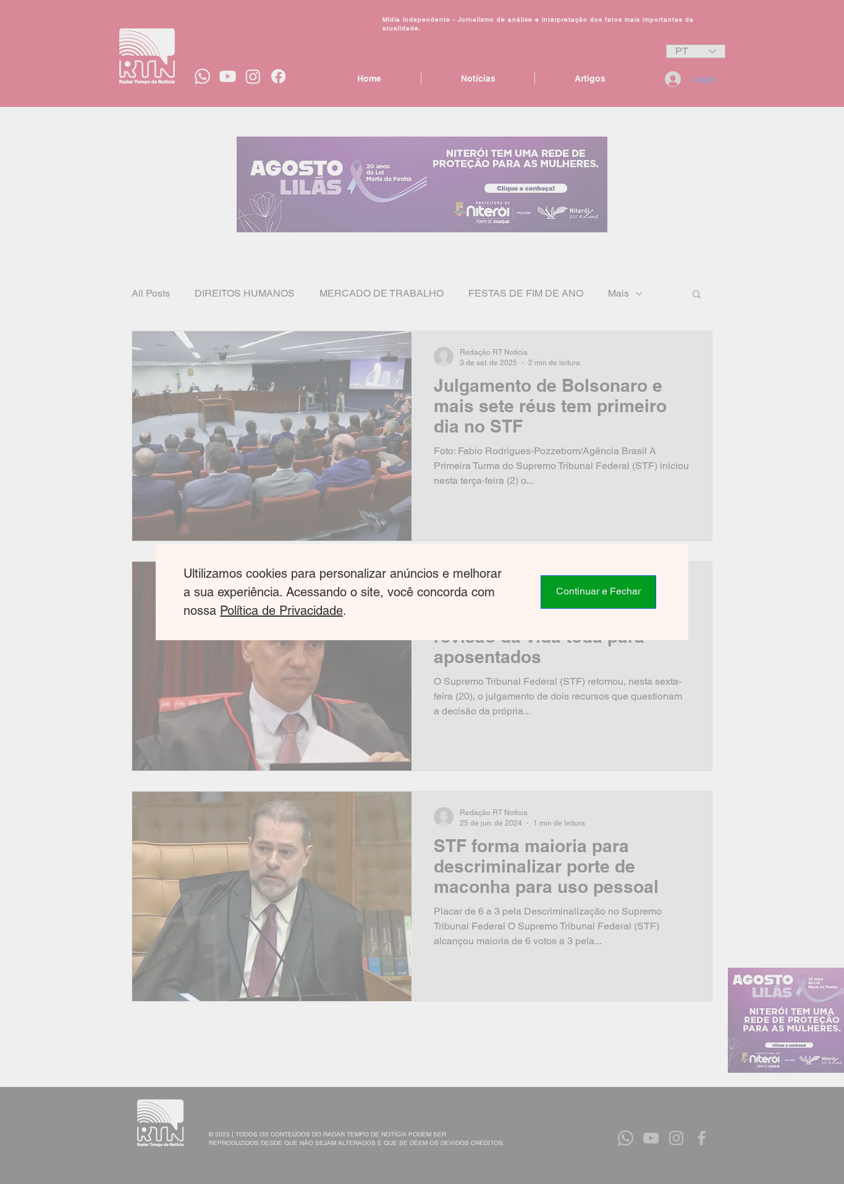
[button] (598, 592)
